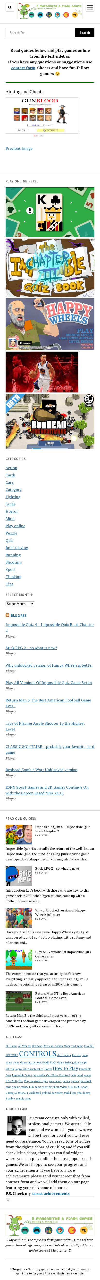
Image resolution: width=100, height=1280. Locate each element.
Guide (11, 504)
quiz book (86, 1081)
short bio (47, 1087)
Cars (9, 482)
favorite (76, 1055)
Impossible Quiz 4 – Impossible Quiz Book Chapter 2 (62, 829)
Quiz (10, 540)
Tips (9, 584)
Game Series (64, 1062)
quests (75, 1081)
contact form (23, 67)
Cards (11, 475)
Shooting (14, 562)
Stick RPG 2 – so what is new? (31, 647)
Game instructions (30, 1062)
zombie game (23, 1098)
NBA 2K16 (11, 1081)
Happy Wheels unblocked (29, 1069)
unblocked (35, 1092)
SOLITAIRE (74, 1087)
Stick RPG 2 (21, 1092)
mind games (84, 1075)
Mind (10, 518)
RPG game (35, 1087)
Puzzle (11, 533)
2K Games (11, 1046)
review (24, 1087)
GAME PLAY (49, 1062)
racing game (13, 1087)
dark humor (64, 1055)
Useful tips (70, 1092)
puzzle (66, 1081)
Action (11, 467)
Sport (11, 569)
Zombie (10, 1098)
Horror (12, 511)
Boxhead (37, 1046)
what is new (83, 1092)
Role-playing (17, 547)
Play (20, 1081)
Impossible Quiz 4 (22, 1075)
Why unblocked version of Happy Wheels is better (49, 665)
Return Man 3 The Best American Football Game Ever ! (60, 995)
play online (55, 1081)
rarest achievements (51, 1193)
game (16, 1062)
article (78, 1273)
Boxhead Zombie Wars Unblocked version (41, 769)
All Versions (24, 1046)
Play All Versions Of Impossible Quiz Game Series (49, 682)
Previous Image (19, 148)
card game (77, 1046)
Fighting (13, 496)
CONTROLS (37, 1053)
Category (14, 489)
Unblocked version (52, 1092)
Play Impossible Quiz (36, 1081)
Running (13, 554)
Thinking (13, 576)
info (73, 1075)
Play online (15, 525)
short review (60, 1087)
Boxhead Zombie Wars (56, 1046)
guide (75, 1062)
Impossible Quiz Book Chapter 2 (51, 1075)
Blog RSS (19, 615)
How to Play (65, 1068)
